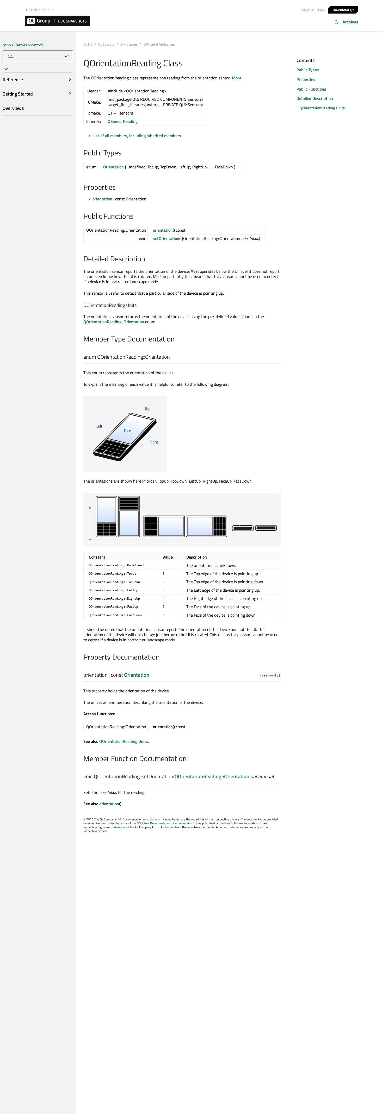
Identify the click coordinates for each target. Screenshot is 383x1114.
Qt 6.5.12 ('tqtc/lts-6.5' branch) (23, 44)
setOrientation (166, 238)
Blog (321, 9)
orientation (102, 199)
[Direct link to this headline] (124, 153)
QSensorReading (123, 121)
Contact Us (306, 9)
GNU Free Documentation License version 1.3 (167, 823)
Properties (305, 79)
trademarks (118, 827)
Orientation (113, 167)
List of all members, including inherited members (136, 135)
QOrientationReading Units (123, 741)
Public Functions (311, 89)
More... (238, 78)
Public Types (307, 70)
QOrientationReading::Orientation (113, 322)
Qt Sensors (106, 44)
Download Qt (343, 9)
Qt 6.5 (87, 44)
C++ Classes (129, 44)
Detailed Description (314, 98)
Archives (350, 22)
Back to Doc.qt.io (42, 9)
